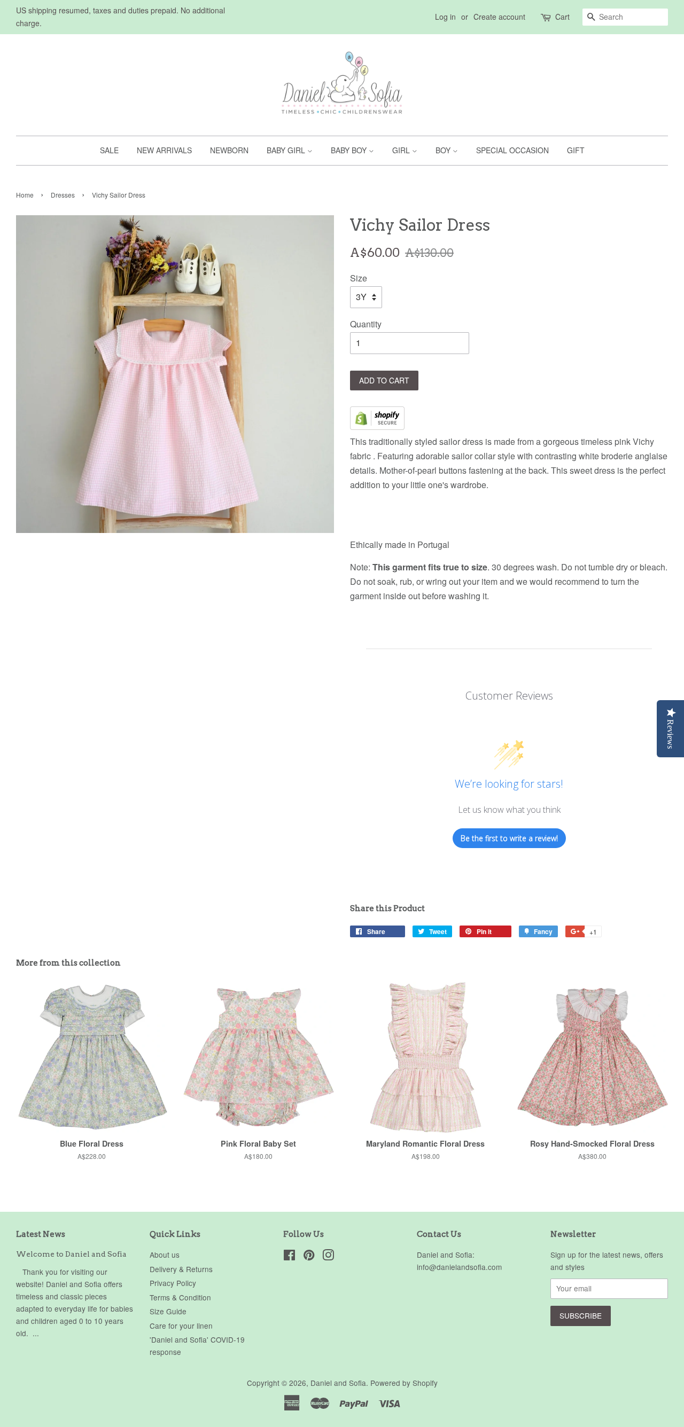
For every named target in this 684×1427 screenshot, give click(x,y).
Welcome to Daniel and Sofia (71, 1254)
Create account (499, 16)
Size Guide (168, 1311)
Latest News (40, 1234)
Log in (445, 16)
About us (165, 1254)
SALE (109, 150)
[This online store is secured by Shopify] (377, 426)
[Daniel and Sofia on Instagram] (328, 1256)
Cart (562, 16)
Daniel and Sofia (338, 1382)
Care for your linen (181, 1325)
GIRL (402, 150)
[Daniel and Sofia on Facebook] (289, 1256)
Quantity (366, 324)
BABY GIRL (287, 150)
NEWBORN (229, 150)
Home (25, 194)
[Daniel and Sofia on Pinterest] (309, 1256)
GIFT (576, 150)
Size (358, 278)
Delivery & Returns (181, 1269)
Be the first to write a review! (509, 838)
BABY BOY (350, 150)
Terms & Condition (180, 1297)
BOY (444, 150)
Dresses (63, 194)
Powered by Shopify (404, 1382)
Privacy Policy (173, 1282)
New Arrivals (164, 150)
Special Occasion (512, 150)
